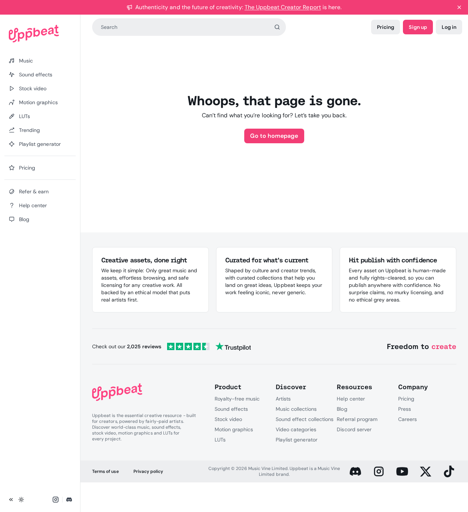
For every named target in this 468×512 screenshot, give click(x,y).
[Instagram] (379, 471)
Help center (351, 398)
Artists (283, 398)
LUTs (220, 439)
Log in (449, 27)
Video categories (296, 429)
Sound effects (231, 409)
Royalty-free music (237, 398)
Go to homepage (274, 136)
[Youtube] (402, 471)
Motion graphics (234, 429)
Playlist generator (296, 439)
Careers (407, 419)
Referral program (357, 419)
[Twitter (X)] (425, 471)
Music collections (296, 409)
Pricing (385, 27)
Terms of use (105, 471)
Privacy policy (148, 471)
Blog (342, 409)
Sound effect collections (304, 419)
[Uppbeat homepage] (40, 33)
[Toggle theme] (21, 499)
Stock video (228, 419)
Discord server (354, 429)
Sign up (418, 27)
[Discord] (355, 471)
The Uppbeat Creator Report (283, 7)
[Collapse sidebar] (11, 499)
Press (404, 409)
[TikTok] (449, 471)
